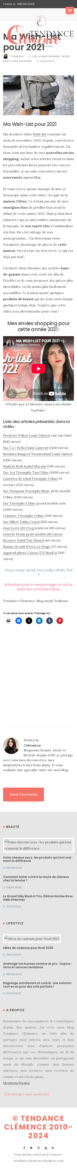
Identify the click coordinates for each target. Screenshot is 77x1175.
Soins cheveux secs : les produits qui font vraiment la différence (38, 859)
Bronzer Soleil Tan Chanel (23, 540)
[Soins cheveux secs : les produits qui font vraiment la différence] (38, 845)
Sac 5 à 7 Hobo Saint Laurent (25, 448)
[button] (70, 10)
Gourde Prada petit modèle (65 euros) (32, 534)
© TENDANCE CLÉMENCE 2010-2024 (38, 1127)
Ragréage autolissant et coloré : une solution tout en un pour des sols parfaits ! (37, 985)
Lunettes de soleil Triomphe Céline (30, 479)
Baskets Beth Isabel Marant (24, 466)
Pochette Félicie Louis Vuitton (26, 435)
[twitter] (31, 1147)
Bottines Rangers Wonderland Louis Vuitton (37, 454)
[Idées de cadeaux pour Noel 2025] (32, 938)
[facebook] (24, 1147)
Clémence (17, 56)
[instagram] (38, 1147)
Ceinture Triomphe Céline (23, 516)
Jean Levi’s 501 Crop (18, 528)
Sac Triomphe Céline (19, 503)
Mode (65, 56)
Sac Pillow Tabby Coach (21, 522)
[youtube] (45, 1147)
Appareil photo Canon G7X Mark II (30, 553)
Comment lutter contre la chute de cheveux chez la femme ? (36, 878)
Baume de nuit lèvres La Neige (27, 546)
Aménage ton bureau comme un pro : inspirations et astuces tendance (37, 965)
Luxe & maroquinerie (46, 56)
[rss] (52, 1147)
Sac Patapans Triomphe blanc (26, 491)
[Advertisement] (38, 668)
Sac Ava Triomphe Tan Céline (26, 472)
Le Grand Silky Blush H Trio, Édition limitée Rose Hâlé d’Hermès (38, 898)
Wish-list (40, 134)
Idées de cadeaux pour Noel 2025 (28, 948)
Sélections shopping (17, 61)
